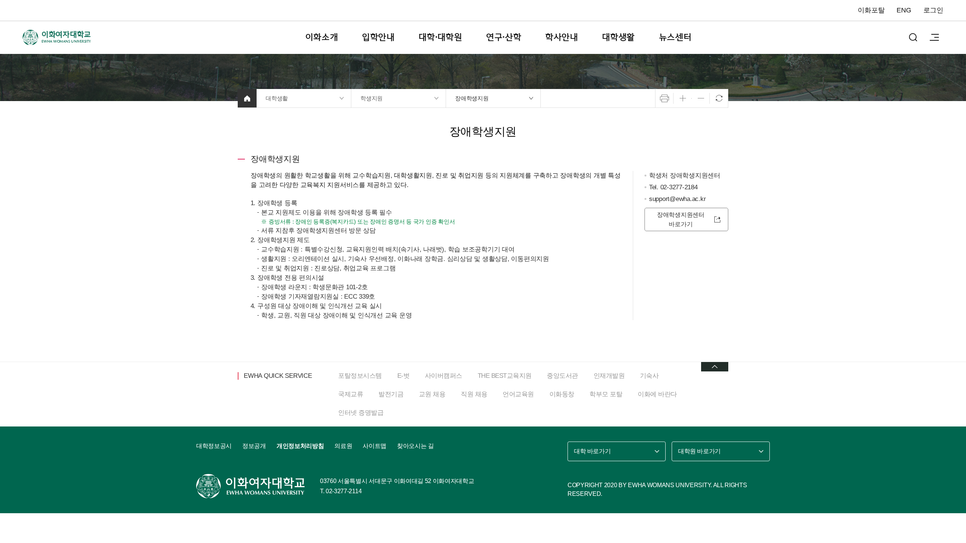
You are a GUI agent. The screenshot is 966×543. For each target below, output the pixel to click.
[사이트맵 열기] (934, 37)
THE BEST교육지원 (505, 375)
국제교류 (350, 394)
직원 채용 (474, 394)
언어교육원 (518, 394)
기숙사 (649, 375)
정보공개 (254, 446)
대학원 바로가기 (699, 451)
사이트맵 (374, 446)
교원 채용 (432, 394)
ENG (904, 10)
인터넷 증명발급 (360, 412)
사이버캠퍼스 (443, 375)
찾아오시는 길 (415, 446)
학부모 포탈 (605, 394)
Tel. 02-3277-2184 (673, 187)
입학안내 (378, 37)
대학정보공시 (214, 446)
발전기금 (390, 394)
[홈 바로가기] (247, 98)
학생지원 (371, 98)
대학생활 (618, 37)
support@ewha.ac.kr (677, 198)
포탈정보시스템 (360, 375)
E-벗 (403, 375)
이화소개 (321, 37)
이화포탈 (871, 10)
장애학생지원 (472, 98)
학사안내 (561, 37)
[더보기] (714, 366)
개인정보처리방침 (300, 446)
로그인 (933, 10)
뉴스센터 (675, 37)
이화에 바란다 (657, 394)
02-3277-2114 (343, 491)
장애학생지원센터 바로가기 (681, 219)
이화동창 (561, 394)
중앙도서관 (562, 375)
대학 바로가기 (592, 451)
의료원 (343, 446)
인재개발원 (609, 375)
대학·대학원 (440, 37)
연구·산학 (503, 37)
